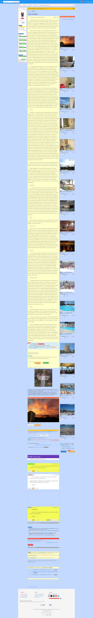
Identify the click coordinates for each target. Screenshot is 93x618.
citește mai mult (32, 347)
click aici (43, 478)
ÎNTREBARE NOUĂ (56, 533)
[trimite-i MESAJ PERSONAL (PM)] (35, 464)
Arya (48, 569)
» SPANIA (24, 5)
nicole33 (20, 10)
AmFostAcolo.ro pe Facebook (32, 586)
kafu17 (47, 574)
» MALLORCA (35, 5)
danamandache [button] (31, 464)
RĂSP (29, 488)
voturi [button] (45, 437)
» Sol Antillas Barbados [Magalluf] (44, 5)
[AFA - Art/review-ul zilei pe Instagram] (49, 595)
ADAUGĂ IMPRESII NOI (33, 531)
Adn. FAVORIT (46, 362)
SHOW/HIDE (56, 542)
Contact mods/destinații (24, 596)
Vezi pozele (38, 425)
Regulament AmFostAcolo (39, 595)
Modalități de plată (23, 597)
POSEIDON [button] (23, 22)
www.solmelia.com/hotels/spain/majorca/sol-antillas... (43, 444)
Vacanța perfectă (36, 569)
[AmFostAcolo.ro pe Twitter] (58, 595)
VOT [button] (73, 294)
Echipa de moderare (24, 595)
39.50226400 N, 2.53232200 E (38, 447)
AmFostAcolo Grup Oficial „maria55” (54, 598)
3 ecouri (30, 367)
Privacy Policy (37, 597)
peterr (55, 571)
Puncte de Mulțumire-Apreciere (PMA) (44, 432)
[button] (34, 488)
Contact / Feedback (24, 594)
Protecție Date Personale (39, 596)
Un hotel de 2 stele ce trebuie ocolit (39, 571)
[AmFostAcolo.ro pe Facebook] (54, 595)
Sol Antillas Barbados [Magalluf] (36, 8)
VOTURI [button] (73, 49)
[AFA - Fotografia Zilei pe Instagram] (52, 595)
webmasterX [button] (30, 474)
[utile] (80, 2)
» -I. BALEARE (29, 5)
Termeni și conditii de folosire (39, 594)
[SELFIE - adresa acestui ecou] (36, 471)
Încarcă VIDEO (72, 451)
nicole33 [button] (29, 507)
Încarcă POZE (63, 451)
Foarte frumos (35, 574)
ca (70, 19)
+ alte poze (30, 425)
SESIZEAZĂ (37, 362)
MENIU (47, 8)
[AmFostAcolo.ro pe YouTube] (56, 595)
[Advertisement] (22, 78)
